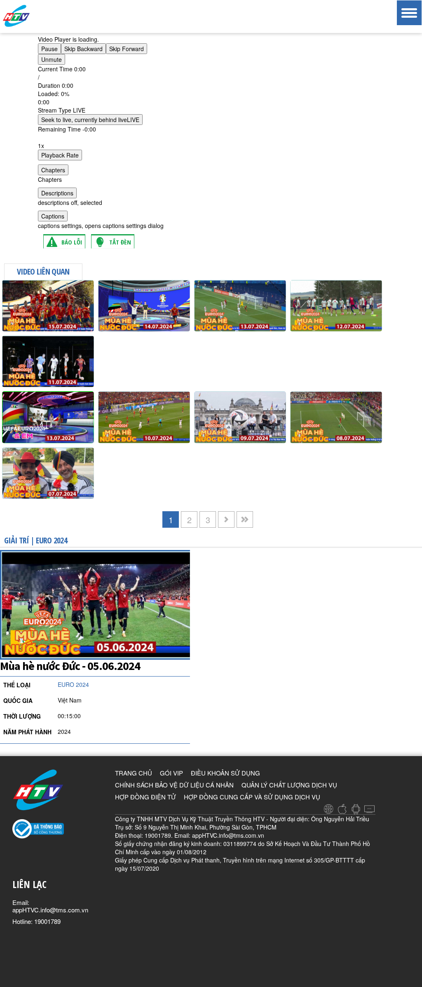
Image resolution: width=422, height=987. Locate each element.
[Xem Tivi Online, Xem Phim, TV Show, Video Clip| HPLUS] (30, 16)
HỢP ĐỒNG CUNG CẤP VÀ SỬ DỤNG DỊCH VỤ (252, 796)
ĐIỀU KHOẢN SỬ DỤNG (225, 772)
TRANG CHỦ (133, 772)
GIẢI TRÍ (16, 540)
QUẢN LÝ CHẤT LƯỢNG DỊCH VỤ (289, 784)
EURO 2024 (51, 540)
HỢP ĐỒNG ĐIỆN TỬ (145, 796)
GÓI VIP (171, 772)
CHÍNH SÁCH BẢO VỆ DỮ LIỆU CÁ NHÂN (174, 784)
